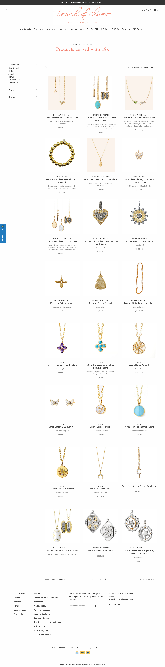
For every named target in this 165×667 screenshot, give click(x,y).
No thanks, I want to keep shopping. (112, 356)
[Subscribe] (121, 341)
